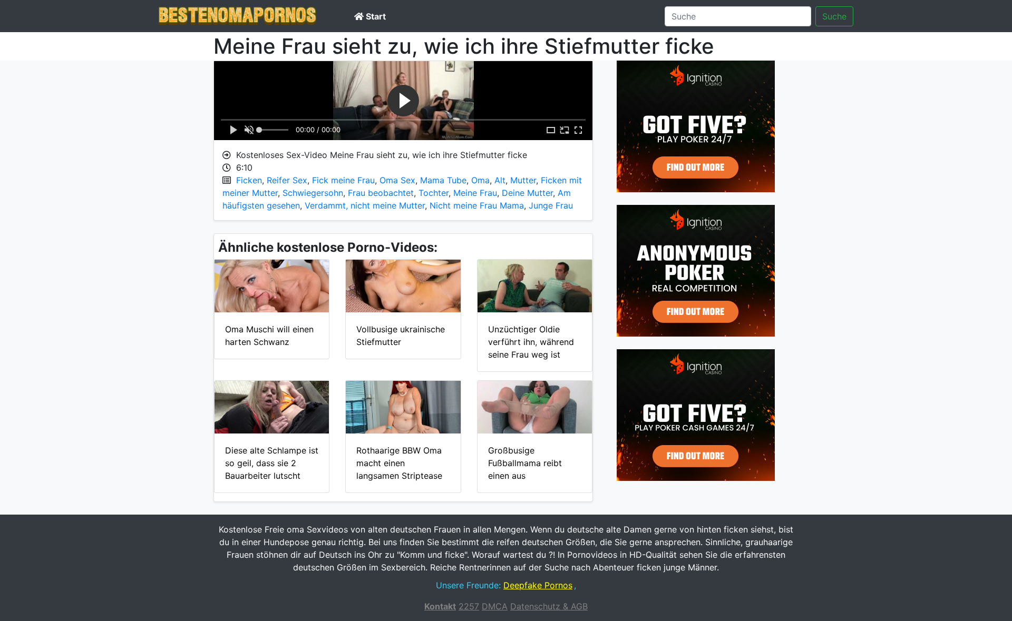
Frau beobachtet (381, 193)
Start (375, 16)
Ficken (249, 180)
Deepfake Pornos (537, 585)
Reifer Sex (287, 180)
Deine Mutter (527, 193)
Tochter (434, 193)
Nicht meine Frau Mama (477, 205)
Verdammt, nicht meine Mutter (365, 205)
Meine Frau (475, 193)
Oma (480, 180)
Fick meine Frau (343, 180)
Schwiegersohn (313, 193)
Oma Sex (397, 180)
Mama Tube (443, 180)
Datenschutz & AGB (549, 606)
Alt (499, 180)
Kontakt (440, 606)
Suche (834, 16)
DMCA (495, 606)
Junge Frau (551, 205)
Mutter (523, 180)
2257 (469, 606)
